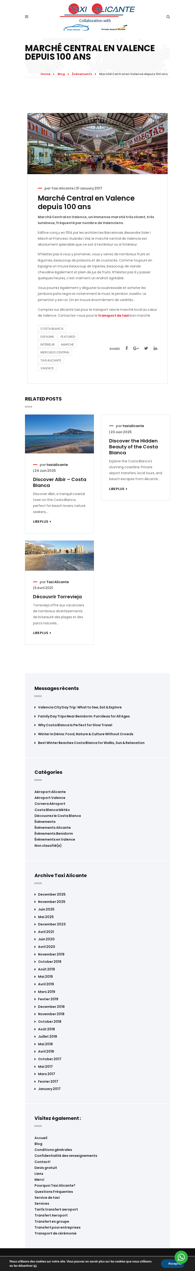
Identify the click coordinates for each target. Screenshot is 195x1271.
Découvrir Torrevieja (57, 596)
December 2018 (51, 1007)
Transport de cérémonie (55, 1233)
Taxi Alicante (62, 188)
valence (47, 368)
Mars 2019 (46, 992)
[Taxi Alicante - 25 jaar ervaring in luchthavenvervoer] (97, 17)
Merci (39, 1179)
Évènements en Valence (54, 839)
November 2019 (51, 954)
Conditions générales (53, 1149)
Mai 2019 (45, 976)
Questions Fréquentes (53, 1191)
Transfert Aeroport (51, 1215)
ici (35, 1266)
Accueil (40, 1138)
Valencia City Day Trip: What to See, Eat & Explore (80, 707)
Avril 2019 (46, 984)
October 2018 (49, 1021)
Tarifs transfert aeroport (56, 1209)
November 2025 (51, 902)
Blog (61, 74)
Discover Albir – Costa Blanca (59, 482)
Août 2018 (46, 1029)
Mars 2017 (46, 1074)
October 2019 (49, 962)
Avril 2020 (46, 947)
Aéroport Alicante (50, 791)
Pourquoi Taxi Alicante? (54, 1185)
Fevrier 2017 (48, 1081)
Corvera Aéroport (49, 803)
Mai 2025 (46, 917)
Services (41, 1203)
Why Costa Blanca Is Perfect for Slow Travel (75, 725)
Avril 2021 (46, 932)
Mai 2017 (45, 1066)
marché (67, 344)
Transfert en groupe (51, 1221)
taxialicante (57, 464)
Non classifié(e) (48, 845)
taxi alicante (50, 360)
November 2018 (51, 1014)
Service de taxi (47, 1197)
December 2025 (52, 894)
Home (45, 74)
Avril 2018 (46, 1051)
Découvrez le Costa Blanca (57, 815)
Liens (38, 1173)
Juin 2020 (46, 939)
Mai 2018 (45, 1044)
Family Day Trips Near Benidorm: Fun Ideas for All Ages (84, 716)
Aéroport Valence (49, 797)
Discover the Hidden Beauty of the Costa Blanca (133, 446)
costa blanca (51, 328)
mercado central (54, 352)
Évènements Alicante (52, 827)
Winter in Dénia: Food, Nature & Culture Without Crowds (85, 734)
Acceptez (175, 1263)
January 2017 (49, 1089)
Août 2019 (46, 969)
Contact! (42, 1161)
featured (68, 336)
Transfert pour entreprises (57, 1227)
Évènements (82, 74)
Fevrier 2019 (48, 999)
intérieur (47, 344)
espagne (47, 336)
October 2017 (49, 1059)
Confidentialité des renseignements (65, 1155)
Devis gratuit (45, 1167)
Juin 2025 (46, 909)
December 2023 (52, 924)
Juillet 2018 (47, 1036)
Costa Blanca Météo (52, 809)
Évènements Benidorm (53, 833)
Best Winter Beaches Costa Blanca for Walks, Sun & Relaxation (91, 743)
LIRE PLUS (41, 521)
